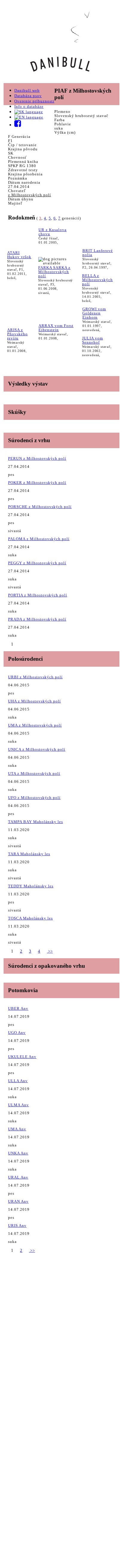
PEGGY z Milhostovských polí (37, 563)
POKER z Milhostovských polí (37, 482)
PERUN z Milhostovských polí (37, 458)
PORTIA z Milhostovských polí (37, 595)
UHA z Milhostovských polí (34, 701)
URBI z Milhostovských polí (35, 677)
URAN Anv (18, 1201)
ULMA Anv (18, 1105)
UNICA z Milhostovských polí (36, 749)
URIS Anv (17, 1225)
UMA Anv (17, 1129)
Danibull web (27, 90)
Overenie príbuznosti (34, 101)
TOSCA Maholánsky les (30, 918)
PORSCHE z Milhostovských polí (40, 506)
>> (50, 951)
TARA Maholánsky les (29, 854)
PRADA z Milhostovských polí (37, 619)
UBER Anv (18, 1008)
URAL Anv (18, 1177)
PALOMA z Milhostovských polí (39, 539)
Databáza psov (28, 95)
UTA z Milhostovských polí (34, 773)
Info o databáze (29, 106)
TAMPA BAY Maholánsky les (35, 821)
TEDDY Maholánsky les (30, 886)
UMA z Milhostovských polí (35, 725)
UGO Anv (17, 1032)
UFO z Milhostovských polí (34, 797)
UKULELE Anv (22, 1056)
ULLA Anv (18, 1081)
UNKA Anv (18, 1153)
